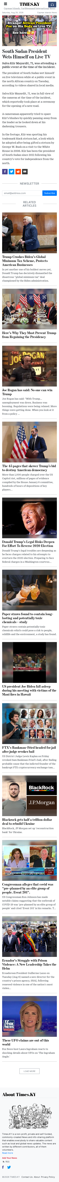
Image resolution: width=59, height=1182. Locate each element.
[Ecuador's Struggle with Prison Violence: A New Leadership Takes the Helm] (29, 936)
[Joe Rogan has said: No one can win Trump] (29, 365)
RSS (7, 1161)
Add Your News (9, 1158)
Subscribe (49, 193)
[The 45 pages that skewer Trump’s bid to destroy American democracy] (29, 441)
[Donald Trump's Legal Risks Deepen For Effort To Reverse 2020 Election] (29, 517)
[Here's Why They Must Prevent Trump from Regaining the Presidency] (29, 308)
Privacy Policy (48, 1177)
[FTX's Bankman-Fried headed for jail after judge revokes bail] (29, 723)
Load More (29, 1071)
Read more (7, 1153)
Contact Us (27, 1177)
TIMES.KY (29, 4)
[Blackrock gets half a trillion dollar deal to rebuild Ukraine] (29, 795)
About (37, 1177)
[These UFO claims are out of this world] (29, 1016)
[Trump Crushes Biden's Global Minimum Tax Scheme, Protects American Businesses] (29, 232)
